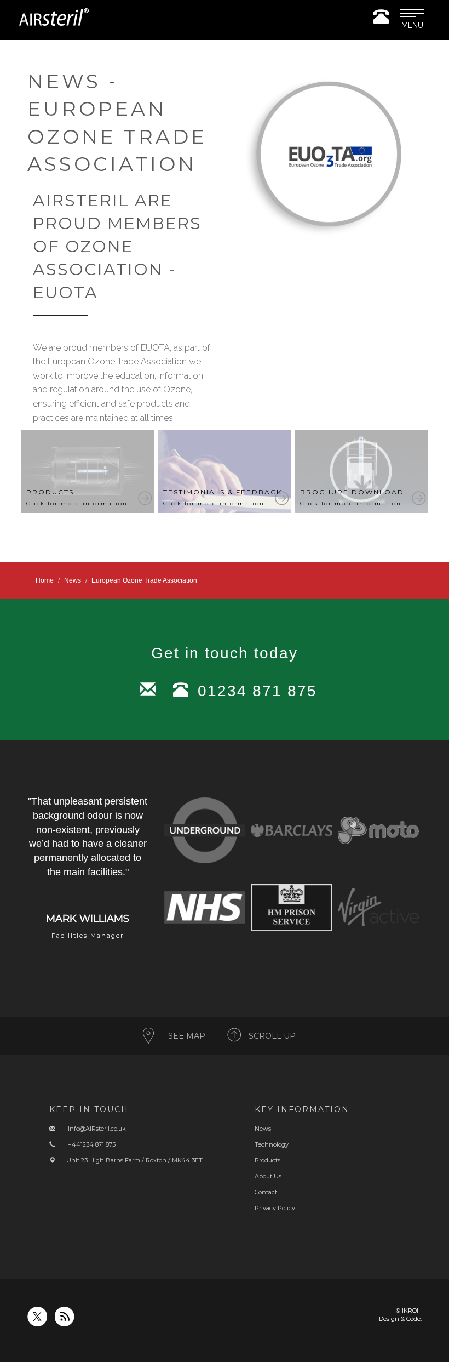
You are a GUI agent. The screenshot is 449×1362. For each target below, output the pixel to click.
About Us (268, 1176)
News (72, 580)
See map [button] (186, 1036)
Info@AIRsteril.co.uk (97, 1128)
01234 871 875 (257, 690)
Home (45, 580)
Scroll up (272, 1036)
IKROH (412, 1310)
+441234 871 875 (92, 1144)
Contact (266, 1192)
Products (267, 1160)
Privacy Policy (275, 1208)
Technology (272, 1144)
